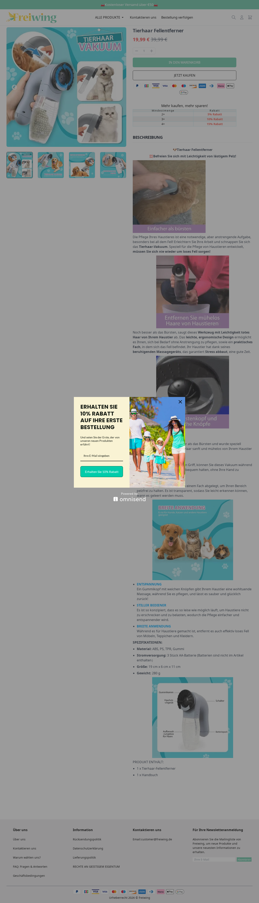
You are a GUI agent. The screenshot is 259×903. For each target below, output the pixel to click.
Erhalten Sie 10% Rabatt (102, 472)
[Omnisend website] (129, 497)
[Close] (180, 402)
